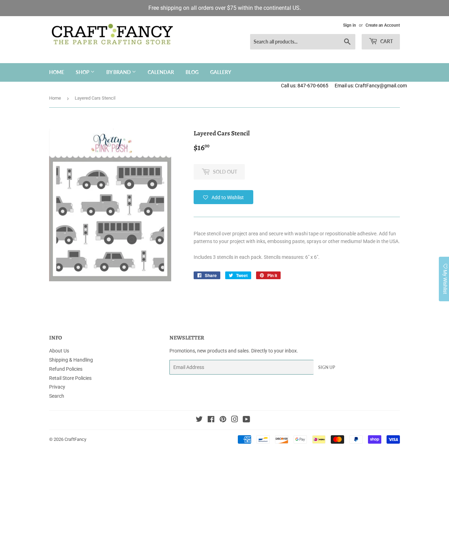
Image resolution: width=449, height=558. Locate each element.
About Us (59, 351)
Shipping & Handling (71, 360)
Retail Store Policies (70, 378)
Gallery (220, 72)
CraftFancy (75, 439)
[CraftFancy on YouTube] (246, 420)
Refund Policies (65, 369)
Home (56, 72)
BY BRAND (119, 72)
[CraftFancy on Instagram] (234, 420)
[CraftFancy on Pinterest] (223, 420)
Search (56, 396)
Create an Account (383, 25)
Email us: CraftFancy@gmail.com (392, 85)
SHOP (83, 72)
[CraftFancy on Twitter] (199, 420)
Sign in (349, 25)
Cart (386, 41)
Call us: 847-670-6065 (304, 85)
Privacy (57, 387)
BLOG (192, 72)
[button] (223, 197)
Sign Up (326, 367)
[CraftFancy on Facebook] (211, 420)
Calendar (161, 72)
